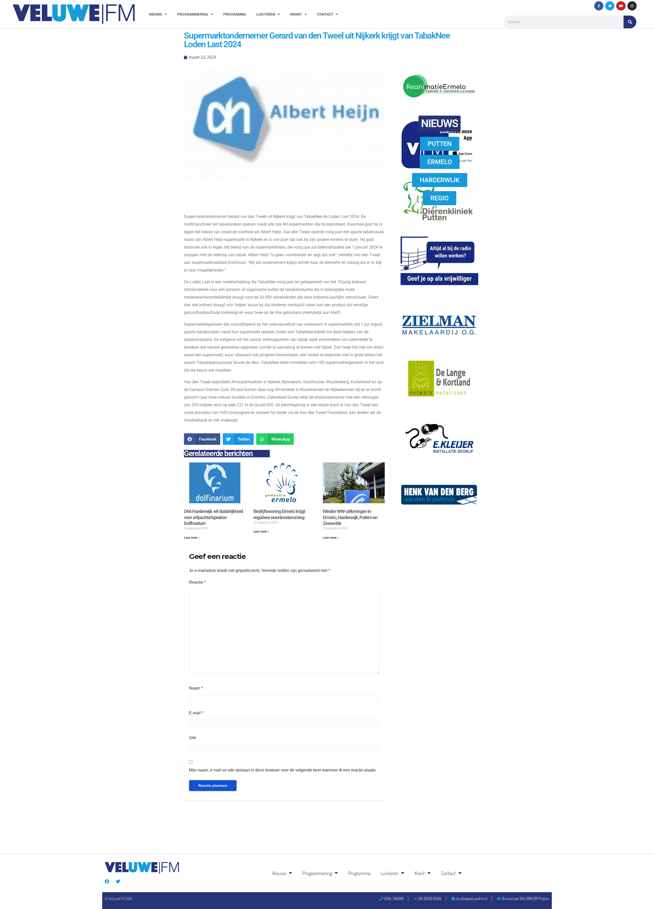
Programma (234, 14)
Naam (196, 688)
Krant (296, 14)
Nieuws (155, 14)
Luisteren (265, 14)
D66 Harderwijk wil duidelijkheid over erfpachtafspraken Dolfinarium (213, 517)
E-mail (196, 713)
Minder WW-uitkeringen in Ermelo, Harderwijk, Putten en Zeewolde (350, 517)
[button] (202, 439)
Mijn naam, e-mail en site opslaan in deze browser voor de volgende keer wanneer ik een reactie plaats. (282, 770)
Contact (325, 14)
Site (192, 737)
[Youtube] (620, 5)
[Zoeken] (630, 22)
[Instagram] (632, 5)
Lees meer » (192, 537)
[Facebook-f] (598, 5)
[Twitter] (609, 5)
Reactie (197, 582)
